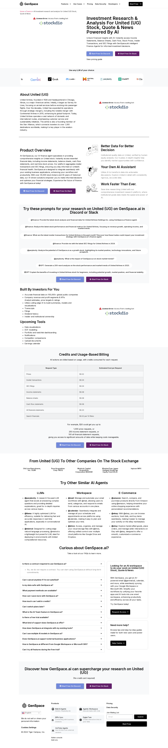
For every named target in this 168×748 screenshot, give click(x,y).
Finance (29, 11)
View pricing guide (94, 59)
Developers (113, 4)
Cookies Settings (28, 727)
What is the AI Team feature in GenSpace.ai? (42, 612)
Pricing (90, 4)
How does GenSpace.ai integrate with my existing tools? (47, 628)
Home (22, 11)
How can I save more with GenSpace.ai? (40, 596)
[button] (32, 469)
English (28, 713)
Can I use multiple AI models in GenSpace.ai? (42, 633)
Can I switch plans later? (33, 606)
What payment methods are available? (39, 590)
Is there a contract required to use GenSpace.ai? (44, 564)
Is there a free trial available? (35, 617)
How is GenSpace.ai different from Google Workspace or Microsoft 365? (55, 644)
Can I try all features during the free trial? (41, 649)
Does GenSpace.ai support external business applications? (49, 639)
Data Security (100, 4)
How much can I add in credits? (36, 601)
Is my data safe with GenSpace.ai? (37, 585)
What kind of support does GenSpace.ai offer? (43, 623)
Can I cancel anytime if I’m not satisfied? (40, 580)
